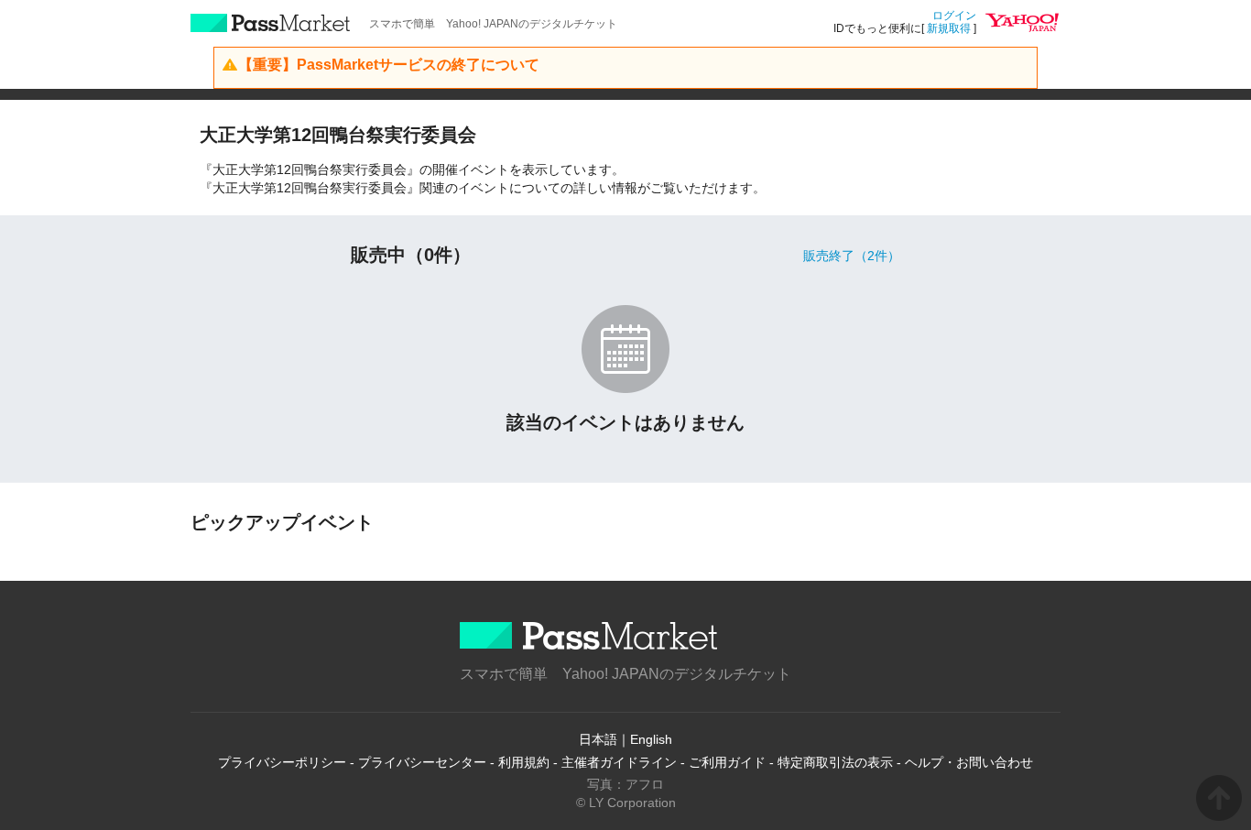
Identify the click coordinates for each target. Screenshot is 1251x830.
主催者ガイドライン (619, 762)
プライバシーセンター (422, 762)
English (651, 739)
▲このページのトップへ (1219, 798)
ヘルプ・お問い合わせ (969, 762)
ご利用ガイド (727, 762)
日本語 (598, 739)
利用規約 (523, 762)
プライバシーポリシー (282, 762)
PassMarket (270, 23)
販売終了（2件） (851, 255)
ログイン (954, 15)
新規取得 (949, 28)
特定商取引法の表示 (835, 762)
